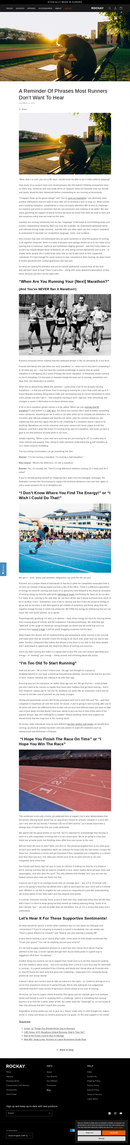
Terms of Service (94, 1094)
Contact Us (92, 1076)
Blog (49, 1090)
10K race (51, 411)
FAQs (89, 1072)
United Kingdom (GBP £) (18, 1136)
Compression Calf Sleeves (17, 1085)
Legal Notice (92, 1099)
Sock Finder (11, 1094)
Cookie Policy (118, 1127)
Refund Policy (93, 1090)
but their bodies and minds (80, 724)
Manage (101, 1138)
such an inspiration (77, 198)
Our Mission (52, 1076)
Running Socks (12, 1081)
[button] (109, 8)
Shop (8, 1072)
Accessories (11, 1090)
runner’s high (38, 629)
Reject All (89, 1133)
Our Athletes (52, 1081)
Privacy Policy (93, 1085)
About (49, 1072)
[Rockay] (98, 8)
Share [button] (24, 109)
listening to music (66, 594)
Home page (16, 1066)
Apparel (9, 1076)
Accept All (114, 1133)
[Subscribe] (49, 1113)
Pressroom (51, 1085)
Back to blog (66, 1050)
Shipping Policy (93, 1081)
